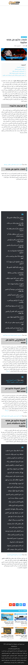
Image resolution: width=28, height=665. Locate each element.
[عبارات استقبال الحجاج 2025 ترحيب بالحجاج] (21, 617)
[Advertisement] (14, 21)
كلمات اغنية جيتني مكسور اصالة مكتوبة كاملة (11, 416)
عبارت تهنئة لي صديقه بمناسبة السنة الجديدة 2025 (7, 636)
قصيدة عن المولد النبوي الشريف (14, 554)
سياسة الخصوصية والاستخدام (14, 648)
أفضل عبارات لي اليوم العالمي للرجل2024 (8, 622)
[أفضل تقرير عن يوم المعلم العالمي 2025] (21, 630)
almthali (24, 45)
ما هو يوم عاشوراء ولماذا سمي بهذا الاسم (12, 335)
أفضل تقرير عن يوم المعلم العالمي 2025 (21, 636)
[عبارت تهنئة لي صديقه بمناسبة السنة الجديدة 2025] (7, 630)
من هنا (8, 371)
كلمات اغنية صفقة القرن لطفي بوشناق (13, 164)
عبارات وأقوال (23, 37)
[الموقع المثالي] (14, 3)
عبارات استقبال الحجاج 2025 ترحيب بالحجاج (21, 622)
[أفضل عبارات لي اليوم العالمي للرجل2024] (7, 617)
